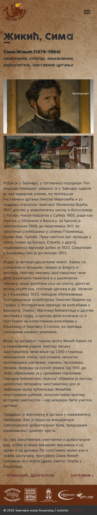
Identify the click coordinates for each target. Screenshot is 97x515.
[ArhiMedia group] (67, 494)
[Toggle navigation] (87, 12)
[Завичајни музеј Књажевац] (12, 494)
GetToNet (77, 510)
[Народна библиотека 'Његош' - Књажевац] (30, 494)
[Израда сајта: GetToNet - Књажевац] (85, 494)
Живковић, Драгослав (28, 475)
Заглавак (82, 475)
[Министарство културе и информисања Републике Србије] (48, 494)
